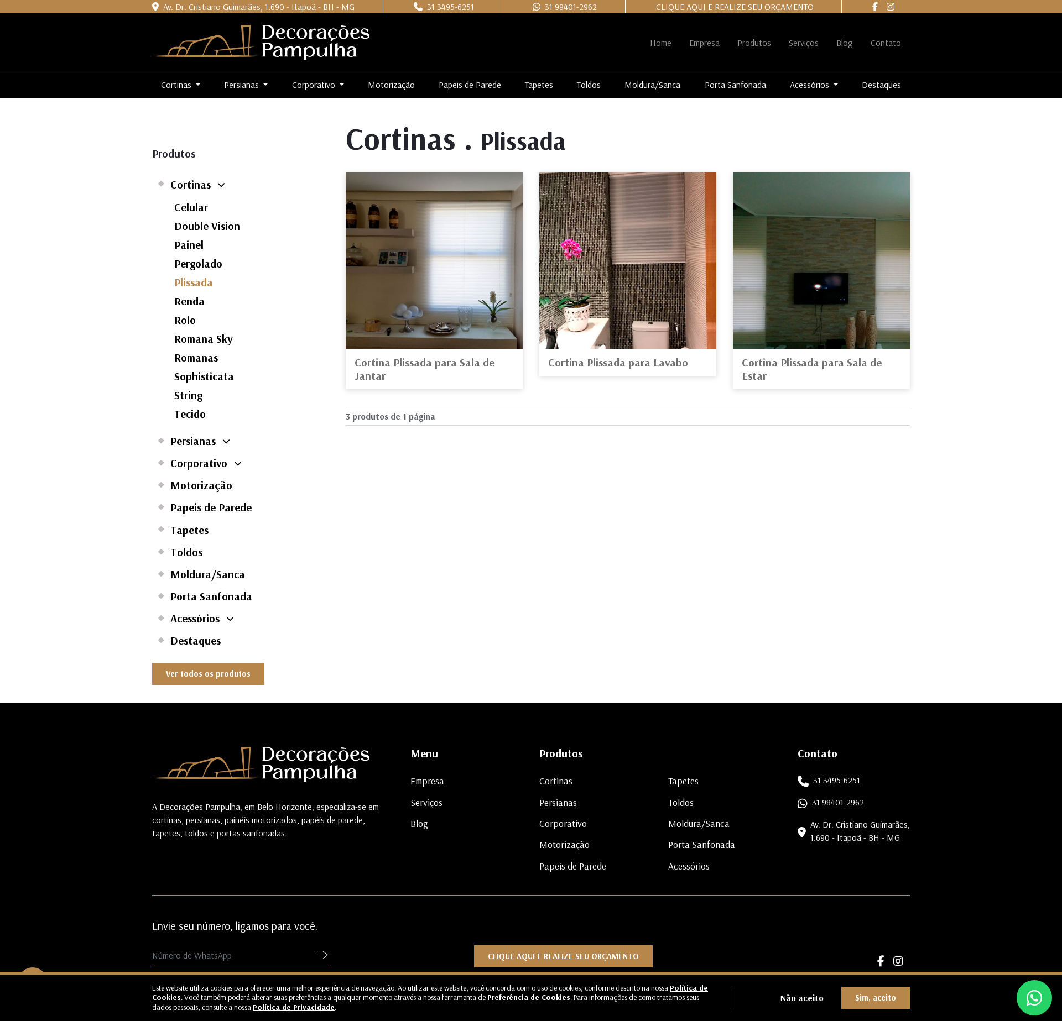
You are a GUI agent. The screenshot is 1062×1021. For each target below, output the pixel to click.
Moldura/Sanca (652, 84)
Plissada (193, 282)
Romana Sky (203, 338)
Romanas (196, 357)
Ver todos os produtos (208, 673)
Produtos (754, 42)
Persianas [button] (242, 84)
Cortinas (190, 184)
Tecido (190, 414)
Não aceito (802, 997)
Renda (189, 301)
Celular (191, 207)
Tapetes (539, 84)
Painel (189, 245)
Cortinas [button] (177, 84)
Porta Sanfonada (735, 84)
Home (660, 42)
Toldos (589, 84)
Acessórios (195, 618)
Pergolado (198, 263)
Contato (886, 42)
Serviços (804, 42)
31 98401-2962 (568, 6)
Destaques (881, 84)
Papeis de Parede (470, 84)
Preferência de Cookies (528, 997)
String (188, 395)
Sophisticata (204, 376)
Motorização (391, 84)
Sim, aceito (875, 997)
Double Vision (207, 226)
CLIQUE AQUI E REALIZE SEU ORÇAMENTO (735, 6)
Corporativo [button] (314, 84)
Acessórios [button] (810, 84)
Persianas (193, 440)
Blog (844, 42)
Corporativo (198, 462)
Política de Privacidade (294, 1007)
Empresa (704, 42)
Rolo (185, 320)
